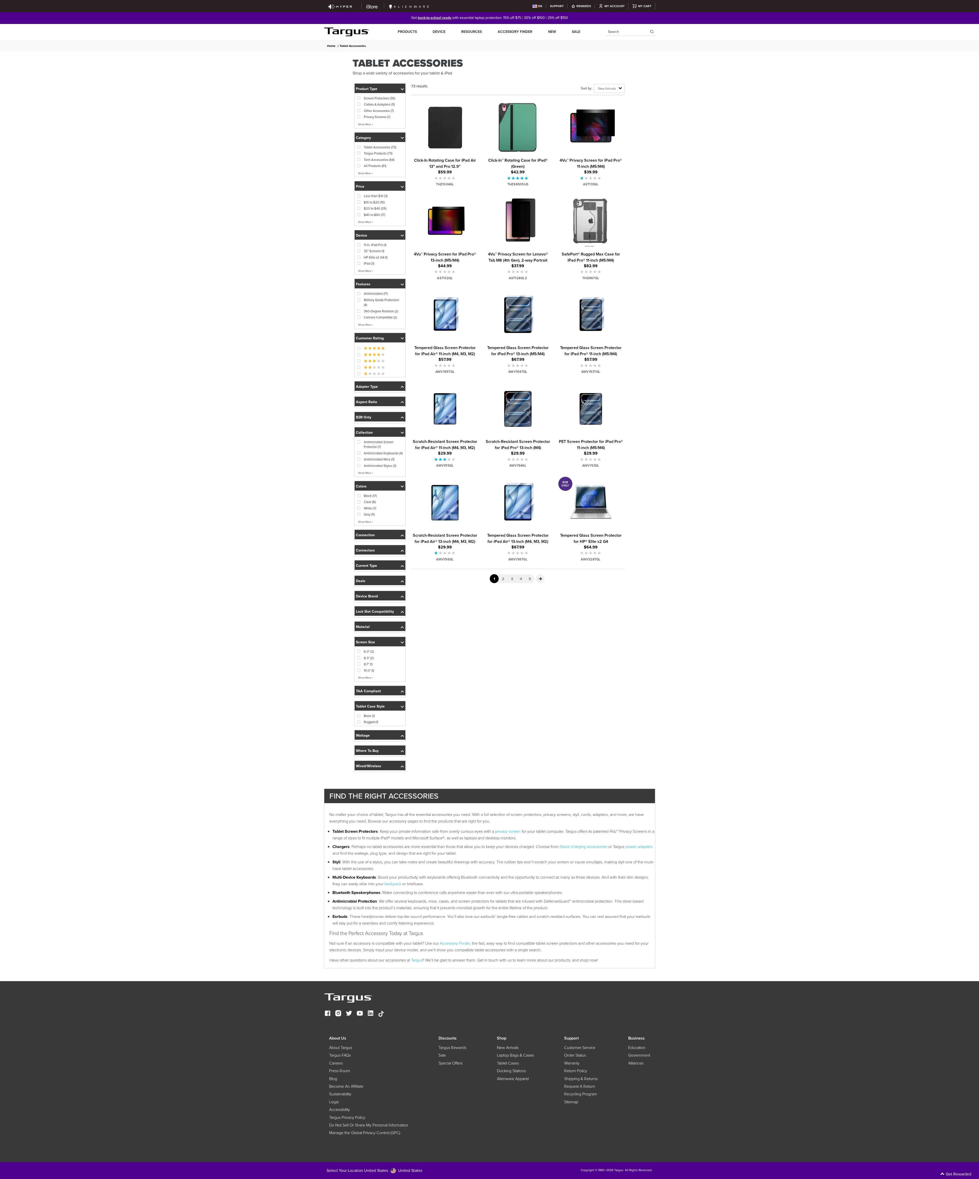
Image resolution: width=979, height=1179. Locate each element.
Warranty (571, 1063)
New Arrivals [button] (607, 89)
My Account (614, 6)
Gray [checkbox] (369, 514)
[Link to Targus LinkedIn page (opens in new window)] (370, 1014)
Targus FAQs (340, 1055)
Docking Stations (511, 1071)
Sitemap (571, 1102)
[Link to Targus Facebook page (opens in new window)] (327, 1014)
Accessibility (339, 1109)
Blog (333, 1079)
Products (407, 31)
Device (439, 31)
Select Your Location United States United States (374, 1170)
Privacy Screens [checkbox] (377, 116)
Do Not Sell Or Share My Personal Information (368, 1125)
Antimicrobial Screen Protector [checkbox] (378, 445)
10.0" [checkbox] (369, 670)
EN (540, 6)
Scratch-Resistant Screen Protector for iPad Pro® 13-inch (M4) (518, 445)
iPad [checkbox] (369, 263)
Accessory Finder (515, 31)
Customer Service (579, 1047)
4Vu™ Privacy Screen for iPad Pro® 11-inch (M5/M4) (591, 163)
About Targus (340, 1047)
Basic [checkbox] (369, 715)
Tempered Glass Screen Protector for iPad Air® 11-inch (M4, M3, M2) (445, 351)
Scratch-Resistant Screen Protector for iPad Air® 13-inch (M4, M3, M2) (445, 538)
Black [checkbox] (370, 495)
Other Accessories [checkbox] (379, 110)
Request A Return (579, 1086)
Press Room (339, 1071)
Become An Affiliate (346, 1086)
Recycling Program (580, 1094)
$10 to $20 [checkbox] (374, 202)
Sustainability (340, 1094)
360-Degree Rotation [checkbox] (381, 311)
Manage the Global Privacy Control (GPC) (364, 1133)
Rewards (583, 6)
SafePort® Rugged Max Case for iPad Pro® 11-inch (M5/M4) (591, 257)
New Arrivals (508, 1047)
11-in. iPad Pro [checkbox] (375, 244)
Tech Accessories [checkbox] (379, 159)
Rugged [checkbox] (371, 722)
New (552, 31)
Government (639, 1055)
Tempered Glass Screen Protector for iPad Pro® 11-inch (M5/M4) (591, 351)
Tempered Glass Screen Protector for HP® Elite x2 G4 (591, 538)
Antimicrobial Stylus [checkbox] (380, 465)
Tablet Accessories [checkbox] (380, 147)
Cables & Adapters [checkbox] (379, 104)
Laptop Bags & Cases (515, 1055)
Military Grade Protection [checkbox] (381, 302)
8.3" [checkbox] (369, 658)
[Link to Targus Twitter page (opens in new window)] (349, 1014)
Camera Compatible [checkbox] (380, 317)
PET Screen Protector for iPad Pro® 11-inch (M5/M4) (591, 445)
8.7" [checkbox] (368, 664)
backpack (392, 884)
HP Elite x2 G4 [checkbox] (376, 257)
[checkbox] (371, 348)
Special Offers (450, 1063)
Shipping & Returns (581, 1079)
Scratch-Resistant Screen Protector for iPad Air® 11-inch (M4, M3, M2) (445, 445)
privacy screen (508, 831)
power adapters (639, 847)
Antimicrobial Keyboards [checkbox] (383, 453)
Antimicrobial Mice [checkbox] (379, 459)
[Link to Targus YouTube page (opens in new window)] (359, 1014)
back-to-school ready (435, 17)
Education (637, 1047)
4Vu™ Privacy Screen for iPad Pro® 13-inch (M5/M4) (445, 257)
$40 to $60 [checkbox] (374, 214)
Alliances (635, 1063)
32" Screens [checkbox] (374, 251)
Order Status (575, 1055)
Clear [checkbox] (370, 501)
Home (331, 46)
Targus (416, 960)
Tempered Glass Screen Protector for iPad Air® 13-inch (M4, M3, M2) (518, 538)
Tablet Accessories (353, 46)
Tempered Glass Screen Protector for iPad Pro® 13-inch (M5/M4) (518, 351)
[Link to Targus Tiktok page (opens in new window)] (381, 1014)
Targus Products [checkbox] (378, 153)
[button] (380, 88)
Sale (576, 31)
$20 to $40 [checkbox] (375, 208)
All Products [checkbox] (375, 165)
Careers (336, 1063)
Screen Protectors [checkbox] (379, 98)
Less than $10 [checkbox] (376, 196)
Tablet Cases (508, 1063)
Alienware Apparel (513, 1079)
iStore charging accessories (583, 847)
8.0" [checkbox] (369, 651)
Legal (334, 1102)
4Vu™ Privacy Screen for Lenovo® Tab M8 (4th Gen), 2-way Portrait (518, 257)
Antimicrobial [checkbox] (376, 293)
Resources (471, 31)
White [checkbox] (370, 508)
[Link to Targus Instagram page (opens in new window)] (338, 1014)
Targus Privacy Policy (347, 1117)
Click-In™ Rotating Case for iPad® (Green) (518, 163)
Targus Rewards (452, 1047)
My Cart (644, 6)
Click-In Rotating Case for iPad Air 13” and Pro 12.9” (445, 163)
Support (557, 6)
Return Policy (575, 1071)
